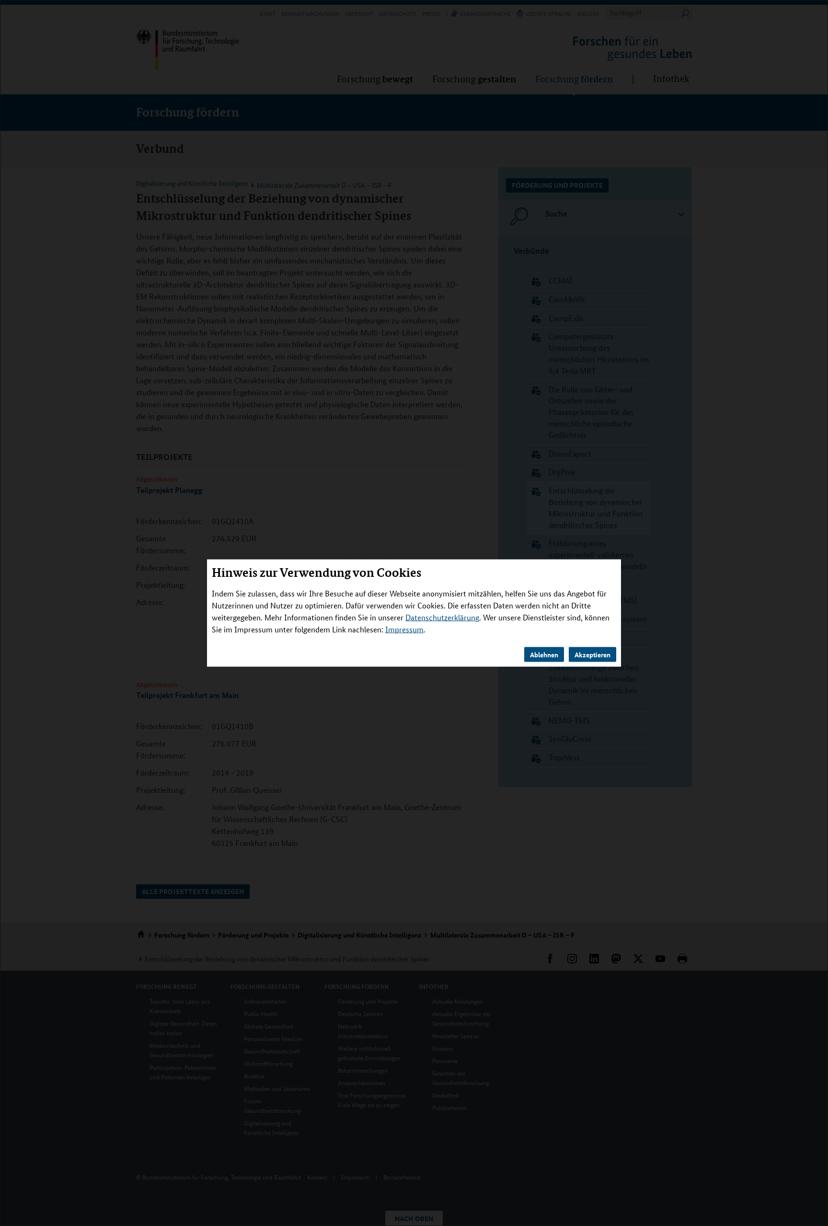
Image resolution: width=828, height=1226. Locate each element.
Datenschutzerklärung (442, 617)
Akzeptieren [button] (592, 654)
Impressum (404, 629)
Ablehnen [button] (544, 654)
